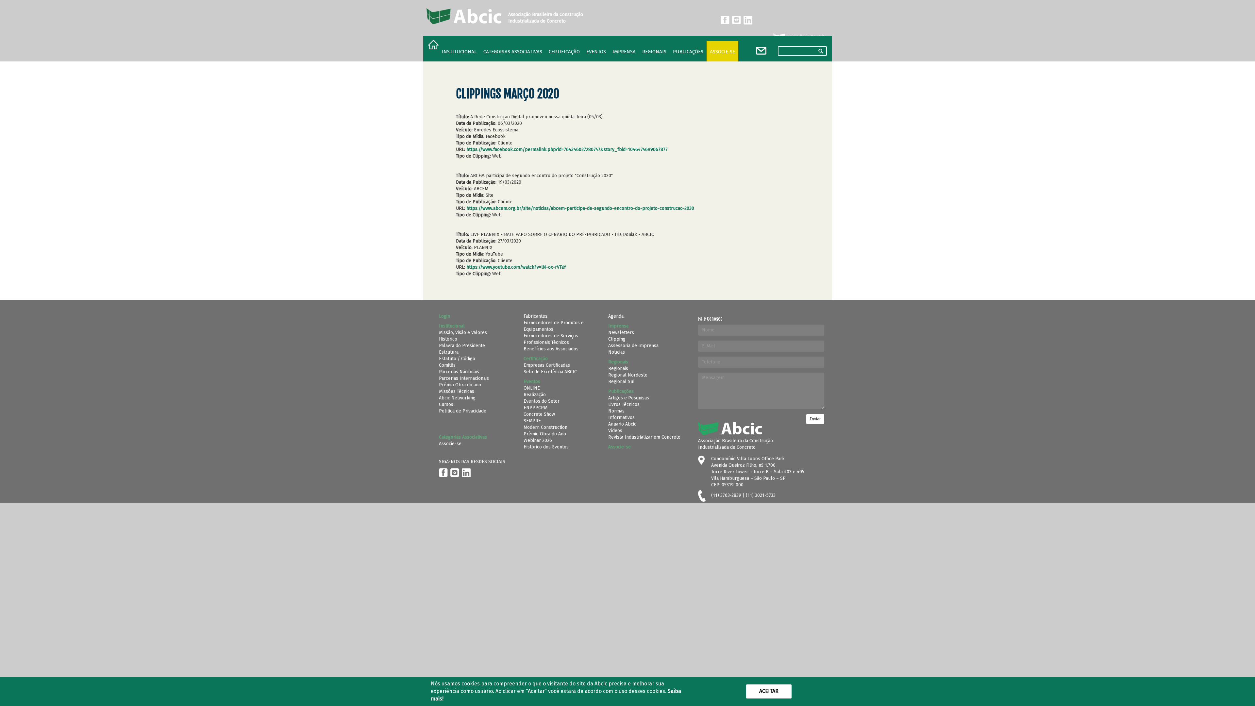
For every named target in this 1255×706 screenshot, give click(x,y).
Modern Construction (545, 427)
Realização (535, 394)
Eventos (596, 52)
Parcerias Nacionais (459, 372)
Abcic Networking (457, 398)
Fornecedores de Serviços (551, 336)
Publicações (688, 52)
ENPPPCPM (535, 408)
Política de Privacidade (462, 411)
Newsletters (621, 332)
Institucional (459, 52)
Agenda (616, 316)
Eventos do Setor (542, 401)
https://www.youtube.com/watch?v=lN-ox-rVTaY (516, 267)
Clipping (617, 339)
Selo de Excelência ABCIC (550, 372)
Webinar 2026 (538, 440)
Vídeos (615, 430)
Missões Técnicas (456, 391)
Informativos (621, 417)
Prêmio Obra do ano (460, 385)
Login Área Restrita (806, 37)
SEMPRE (532, 421)
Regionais (618, 368)
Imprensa (624, 52)
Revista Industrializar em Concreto (644, 437)
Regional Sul (621, 381)
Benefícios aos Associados (551, 349)
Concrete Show (539, 414)
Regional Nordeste (627, 375)
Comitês (447, 365)
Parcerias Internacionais (464, 378)
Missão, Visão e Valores (463, 332)
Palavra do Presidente (462, 345)
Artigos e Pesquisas (628, 398)
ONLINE (532, 388)
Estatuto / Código (457, 358)
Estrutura (449, 352)
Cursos (446, 404)
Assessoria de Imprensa (633, 345)
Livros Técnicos (624, 404)
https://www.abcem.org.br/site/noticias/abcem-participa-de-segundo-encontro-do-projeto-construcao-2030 (580, 208)
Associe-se (722, 52)
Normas (616, 411)
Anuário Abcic (622, 424)
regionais (654, 52)
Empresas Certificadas (547, 365)
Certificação (564, 52)
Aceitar (768, 691)
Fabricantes (535, 316)
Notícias (616, 352)
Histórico (448, 339)
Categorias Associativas (512, 52)
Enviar (815, 419)
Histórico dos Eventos (546, 447)
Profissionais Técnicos (546, 342)
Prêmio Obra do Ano (545, 434)
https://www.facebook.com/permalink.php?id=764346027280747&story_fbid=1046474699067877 (567, 149)
